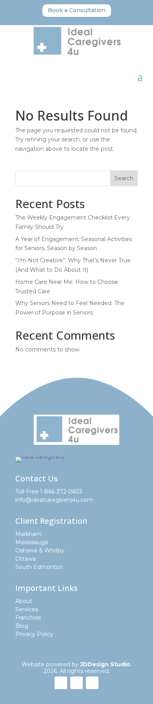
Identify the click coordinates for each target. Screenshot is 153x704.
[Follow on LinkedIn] (92, 683)
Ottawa (25, 558)
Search (124, 178)
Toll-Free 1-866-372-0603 (48, 491)
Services (26, 609)
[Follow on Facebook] (61, 683)
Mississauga (31, 542)
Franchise (28, 617)
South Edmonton (39, 567)
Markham (28, 534)
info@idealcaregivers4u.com (54, 499)
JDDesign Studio (105, 664)
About (23, 601)
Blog (21, 625)
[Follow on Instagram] (76, 683)
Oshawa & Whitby (39, 550)
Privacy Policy (34, 634)
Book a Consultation (77, 10)
